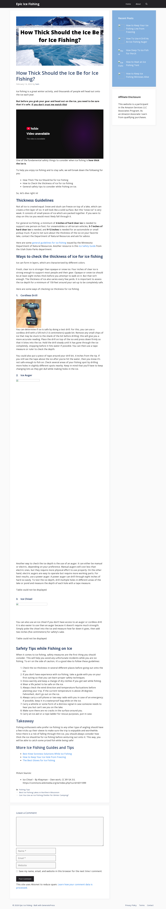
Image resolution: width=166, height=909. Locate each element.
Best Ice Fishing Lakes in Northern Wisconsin (39, 792)
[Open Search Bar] (146, 4)
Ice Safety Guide (87, 246)
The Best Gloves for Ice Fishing (39, 760)
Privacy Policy (131, 905)
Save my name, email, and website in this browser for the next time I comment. (60, 871)
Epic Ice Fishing (27, 4)
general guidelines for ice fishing (49, 242)
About (138, 4)
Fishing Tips (24, 789)
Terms (142, 905)
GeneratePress (48, 905)
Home (128, 4)
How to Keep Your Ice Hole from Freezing (44, 757)
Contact (150, 905)
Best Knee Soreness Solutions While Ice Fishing (47, 753)
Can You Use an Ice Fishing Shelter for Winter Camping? (44, 795)
